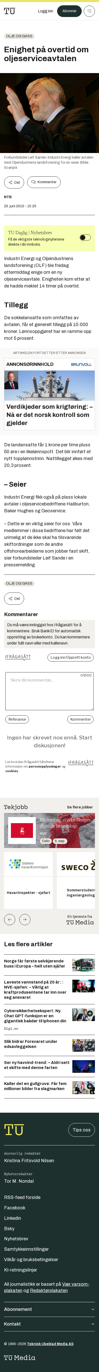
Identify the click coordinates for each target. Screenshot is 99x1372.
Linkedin (12, 1218)
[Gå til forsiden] (9, 11)
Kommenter (47, 182)
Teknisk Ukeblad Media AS (50, 1344)
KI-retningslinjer (20, 1270)
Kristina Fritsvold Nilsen (29, 1160)
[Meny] (89, 11)
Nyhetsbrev (16, 1238)
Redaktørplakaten (49, 1290)
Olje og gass (19, 36)
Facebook (14, 1207)
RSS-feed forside (22, 1197)
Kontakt (12, 1324)
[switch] (85, 237)
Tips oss (82, 1129)
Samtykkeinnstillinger (26, 1249)
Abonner (69, 11)
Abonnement (18, 1309)
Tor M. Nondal (19, 1181)
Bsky (9, 1228)
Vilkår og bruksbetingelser (31, 1259)
